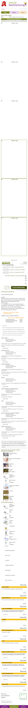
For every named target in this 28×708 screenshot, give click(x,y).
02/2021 (24, 636)
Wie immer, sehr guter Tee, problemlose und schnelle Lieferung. (13, 599)
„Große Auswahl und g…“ (8, 651)
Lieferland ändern (23, 698)
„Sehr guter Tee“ (6, 597)
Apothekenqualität (9, 550)
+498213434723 (9, 565)
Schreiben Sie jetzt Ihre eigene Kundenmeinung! (11, 313)
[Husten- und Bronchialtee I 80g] (6, 471)
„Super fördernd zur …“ (8, 630)
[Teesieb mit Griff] (6, 511)
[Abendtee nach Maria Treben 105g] (6, 498)
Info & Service (8, 580)
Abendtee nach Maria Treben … (11, 499)
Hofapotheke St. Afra (10, 265)
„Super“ (4, 619)
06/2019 (24, 668)
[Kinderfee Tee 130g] (6, 466)
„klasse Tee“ (5, 684)
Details (6, 462)
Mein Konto (4, 706)
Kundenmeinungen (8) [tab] (14, 21)
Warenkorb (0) (14, 706)
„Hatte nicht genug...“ (7, 662)
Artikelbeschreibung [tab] (14, 19)
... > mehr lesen (4, 614)
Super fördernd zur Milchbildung (9, 388)
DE (12, 264)
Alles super (4, 338)
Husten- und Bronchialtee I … (12, 472)
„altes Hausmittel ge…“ (8, 673)
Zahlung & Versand (10, 575)
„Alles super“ (5, 587)
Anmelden (23, 706)
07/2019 (24, 657)
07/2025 (24, 592)
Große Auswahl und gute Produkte (10, 413)
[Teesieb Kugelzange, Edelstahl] (6, 476)
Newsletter (8, 570)
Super (3, 377)
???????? (4, 621)
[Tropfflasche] (6, 528)
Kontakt (7, 560)
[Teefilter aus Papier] (6, 522)
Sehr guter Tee (5, 350)
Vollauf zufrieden (5, 364)
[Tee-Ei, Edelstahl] (6, 517)
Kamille (11, 491)
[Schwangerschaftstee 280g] (6, 487)
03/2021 (24, 625)
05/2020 (24, 646)
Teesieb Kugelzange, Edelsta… (12, 476)
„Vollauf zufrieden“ (7, 608)
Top (2, 401)
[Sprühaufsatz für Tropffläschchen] (6, 482)
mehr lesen (5, 348)
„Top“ (3, 641)
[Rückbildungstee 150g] (6, 455)
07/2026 (24, 679)
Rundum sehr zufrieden (6, 632)
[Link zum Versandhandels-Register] (5, 696)
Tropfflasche (12, 526)
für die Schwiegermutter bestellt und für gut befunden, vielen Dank (13, 686)
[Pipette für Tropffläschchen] (6, 538)
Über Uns (7, 555)
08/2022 (24, 603)
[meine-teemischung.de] (14, 3)
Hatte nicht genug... (6, 426)
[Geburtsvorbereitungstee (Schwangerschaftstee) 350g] (6, 460)
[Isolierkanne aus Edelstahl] (6, 533)
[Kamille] (6, 493)
